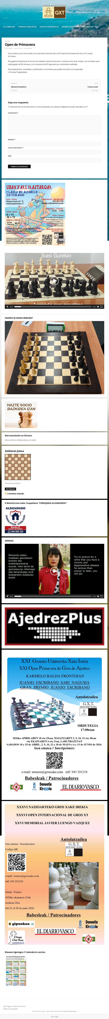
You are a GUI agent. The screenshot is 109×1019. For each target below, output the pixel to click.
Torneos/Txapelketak (27, 27)
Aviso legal (54, 1017)
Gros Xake (9, 48)
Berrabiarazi (10, 489)
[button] (54, 281)
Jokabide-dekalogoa (70, 27)
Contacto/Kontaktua (49, 27)
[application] (54, 281)
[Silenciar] (98, 307)
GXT (52, 1011)
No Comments (28, 48)
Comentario (13, 113)
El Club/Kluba (9, 27)
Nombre (11, 140)
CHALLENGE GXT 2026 (90, 27)
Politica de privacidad (10, 1009)
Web (9, 156)
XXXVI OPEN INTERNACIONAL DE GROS (20, 440)
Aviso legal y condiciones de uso (14, 1006)
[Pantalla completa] (101, 307)
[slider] (52, 306)
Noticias (7, 41)
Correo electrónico (16, 148)
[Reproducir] (7, 307)
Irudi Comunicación (69, 1011)
